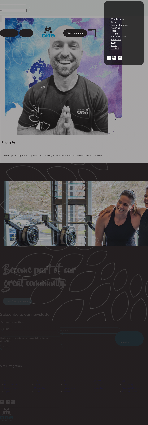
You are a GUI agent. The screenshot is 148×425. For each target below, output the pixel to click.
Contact (115, 48)
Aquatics (115, 28)
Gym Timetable (75, 33)
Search (10, 33)
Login (26, 33)
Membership (117, 19)
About (114, 45)
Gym (113, 22)
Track (113, 31)
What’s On (116, 39)
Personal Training (119, 25)
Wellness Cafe (118, 36)
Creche (114, 33)
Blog (113, 42)
